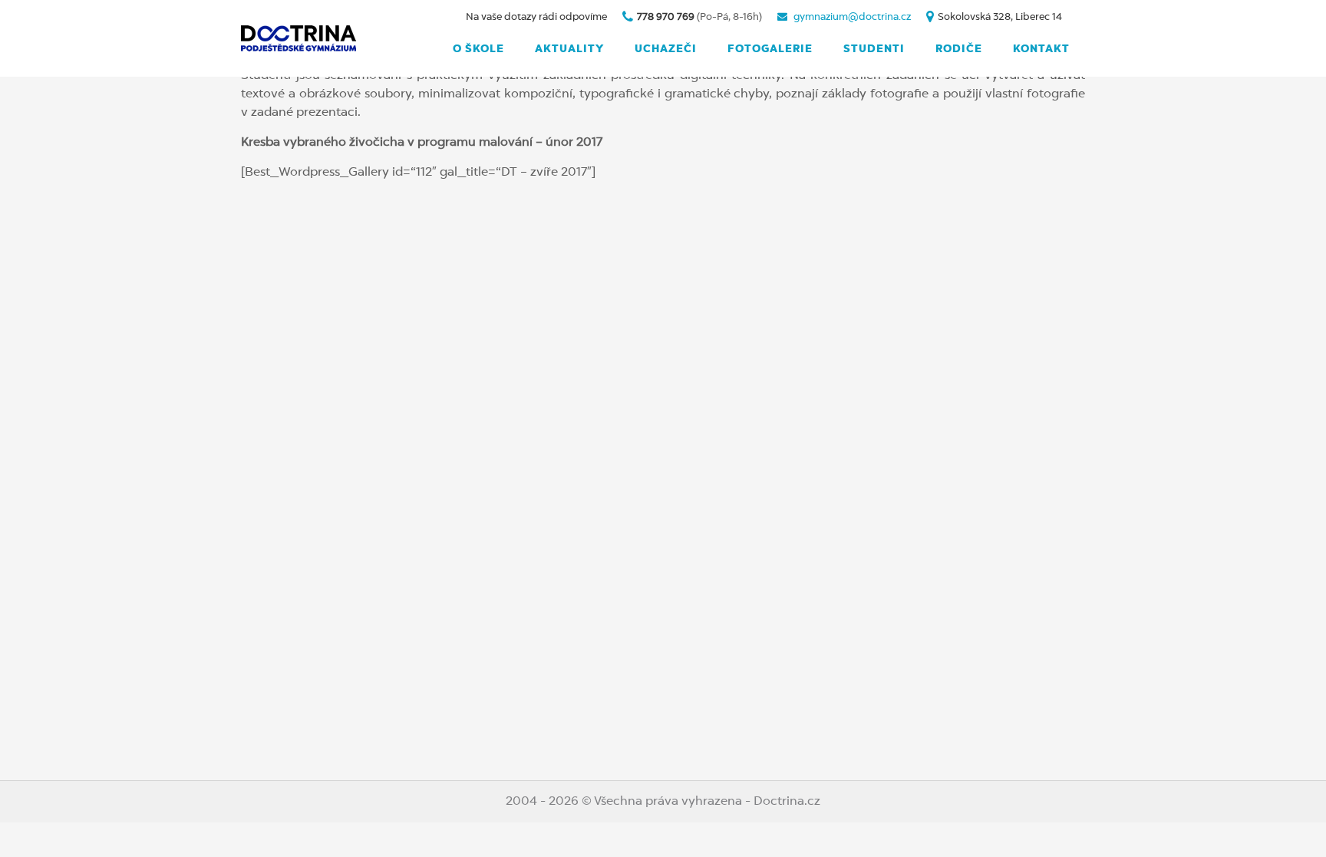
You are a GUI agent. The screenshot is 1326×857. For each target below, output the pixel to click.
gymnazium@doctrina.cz (852, 17)
